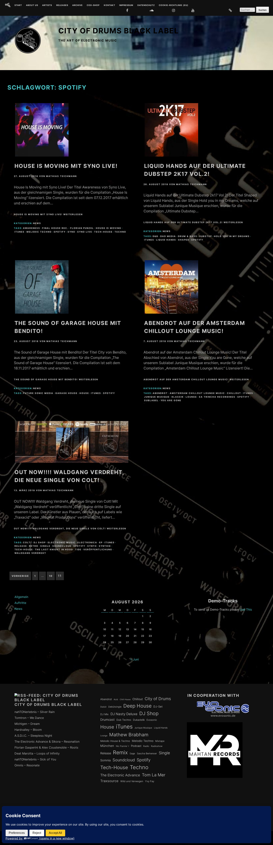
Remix (120, 752)
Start (18, 5)
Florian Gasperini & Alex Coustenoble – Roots (46, 747)
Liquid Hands (166, 240)
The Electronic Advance (120, 775)
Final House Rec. (55, 228)
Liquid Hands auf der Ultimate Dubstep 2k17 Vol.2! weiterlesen (193, 222)
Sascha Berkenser (147, 753)
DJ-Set (157, 706)
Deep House (137, 706)
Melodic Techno (39, 232)
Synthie (105, 546)
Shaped (183, 240)
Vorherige (20, 576)
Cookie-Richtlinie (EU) (173, 5)
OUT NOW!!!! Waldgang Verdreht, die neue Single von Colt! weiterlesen (70, 528)
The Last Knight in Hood (54, 549)
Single (45, 546)
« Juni (134, 659)
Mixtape (160, 740)
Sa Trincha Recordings (217, 397)
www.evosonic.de (223, 715)
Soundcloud (61, 546)
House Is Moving (108, 228)
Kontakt (109, 5)
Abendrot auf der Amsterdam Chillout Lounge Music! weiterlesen (196, 379)
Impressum (126, 5)
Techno (120, 232)
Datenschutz (146, 5)
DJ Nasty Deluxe (123, 714)
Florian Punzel (82, 228)
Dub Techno (123, 719)
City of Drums (158, 698)
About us (32, 5)
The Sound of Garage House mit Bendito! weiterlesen (56, 379)
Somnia (105, 760)
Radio (146, 746)
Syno (71, 232)
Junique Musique (157, 397)
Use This (246, 609)
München (107, 746)
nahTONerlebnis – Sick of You (35, 759)
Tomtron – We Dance (29, 718)
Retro (33, 546)
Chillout (234, 393)
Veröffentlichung (97, 549)
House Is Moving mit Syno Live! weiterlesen (48, 214)
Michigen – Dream (27, 724)
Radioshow (156, 746)
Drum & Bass (187, 236)
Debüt (103, 707)
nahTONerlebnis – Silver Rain (34, 712)
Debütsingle (114, 706)
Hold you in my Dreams (232, 236)
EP (101, 542)
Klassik (178, 397)
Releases (62, 5)
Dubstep (205, 236)
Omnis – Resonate (27, 765)
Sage (132, 753)
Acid (116, 699)
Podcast (136, 746)
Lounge (191, 397)
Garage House (66, 393)
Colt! (27, 542)
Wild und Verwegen (131, 781)
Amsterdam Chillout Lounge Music (197, 393)
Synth (92, 546)
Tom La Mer (153, 774)
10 (51, 576)
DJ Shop (40, 542)
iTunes (19, 232)
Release (20, 546)
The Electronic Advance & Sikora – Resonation (46, 741)
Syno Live (84, 232)
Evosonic (152, 719)
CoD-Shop (93, 5)
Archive (77, 5)
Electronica (87, 542)
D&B (155, 236)
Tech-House (103, 232)
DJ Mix (104, 714)
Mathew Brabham (128, 734)
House (84, 393)
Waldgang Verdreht (30, 553)
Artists (47, 5)
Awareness (31, 228)
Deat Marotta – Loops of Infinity (37, 753)
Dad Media (168, 236)
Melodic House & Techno (115, 740)
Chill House (125, 699)
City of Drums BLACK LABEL (118, 30)
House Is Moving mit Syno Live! (66, 166)
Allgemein (21, 597)
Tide (78, 549)
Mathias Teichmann (61, 176)
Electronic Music (61, 542)
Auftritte (20, 603)
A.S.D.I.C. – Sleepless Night (33, 735)
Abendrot (160, 393)
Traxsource (109, 781)
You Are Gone (171, 400)
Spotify (60, 232)
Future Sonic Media (38, 393)
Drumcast (107, 719)
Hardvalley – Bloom (28, 729)
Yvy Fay (149, 781)
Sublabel (151, 400)
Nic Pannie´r (122, 746)
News (37, 223)
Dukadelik (139, 719)
